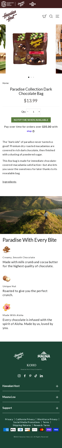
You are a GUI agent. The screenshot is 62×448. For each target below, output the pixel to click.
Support (7, 408)
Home (5, 83)
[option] (31, 49)
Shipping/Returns (22, 425)
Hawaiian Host (11, 387)
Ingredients (9, 181)
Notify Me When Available (31, 119)
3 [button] (33, 77)
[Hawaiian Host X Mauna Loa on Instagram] (19, 375)
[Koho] (31, 365)
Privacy (9, 419)
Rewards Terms (42, 425)
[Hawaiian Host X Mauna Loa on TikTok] (35, 375)
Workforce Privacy (47, 419)
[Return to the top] (51, 437)
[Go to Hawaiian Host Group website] (7, 4)
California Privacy (25, 419)
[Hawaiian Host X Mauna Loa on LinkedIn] (41, 375)
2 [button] (31, 77)
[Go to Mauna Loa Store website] (32, 4)
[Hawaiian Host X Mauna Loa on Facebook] (24, 375)
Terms (46, 422)
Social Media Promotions (26, 422)
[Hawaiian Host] (19, 356)
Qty (23, 111)
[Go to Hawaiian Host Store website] (21, 4)
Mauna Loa (8, 397)
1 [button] (29, 77)
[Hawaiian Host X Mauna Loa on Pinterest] (30, 375)
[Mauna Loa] (44, 356)
